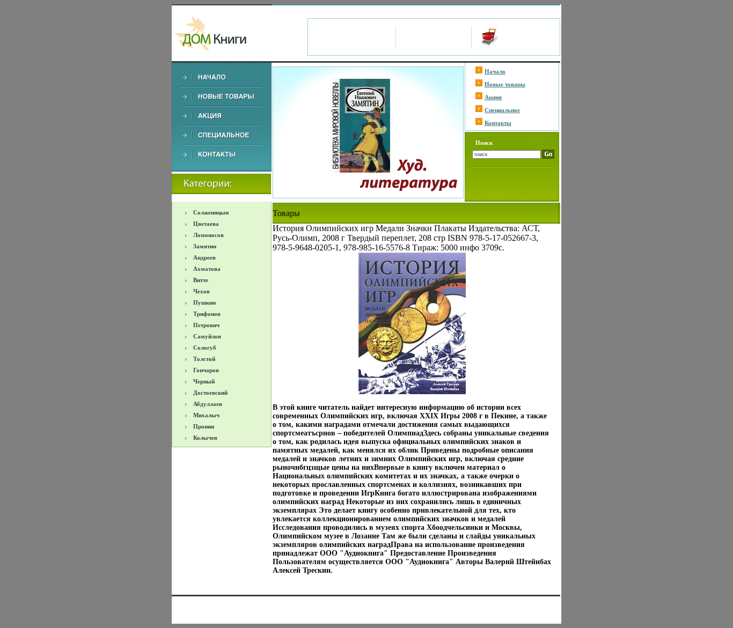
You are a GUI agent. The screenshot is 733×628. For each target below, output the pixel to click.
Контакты (498, 123)
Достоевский (210, 392)
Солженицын (211, 212)
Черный (204, 381)
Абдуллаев (207, 404)
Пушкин (204, 302)
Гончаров (206, 370)
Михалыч (206, 415)
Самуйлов (207, 336)
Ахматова (207, 268)
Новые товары (505, 84)
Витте (200, 280)
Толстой (204, 359)
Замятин (204, 246)
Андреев (204, 257)
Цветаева (206, 223)
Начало (495, 71)
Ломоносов (208, 235)
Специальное (502, 110)
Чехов (201, 291)
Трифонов (207, 314)
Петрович (206, 325)
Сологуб (204, 347)
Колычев (205, 437)
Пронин (203, 426)
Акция (493, 97)
